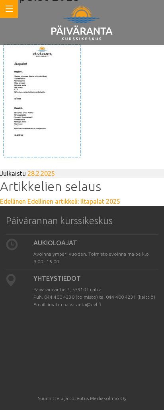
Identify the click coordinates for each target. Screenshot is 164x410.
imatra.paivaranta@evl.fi (74, 304)
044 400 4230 (59, 297)
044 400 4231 (121, 297)
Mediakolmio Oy (108, 398)
